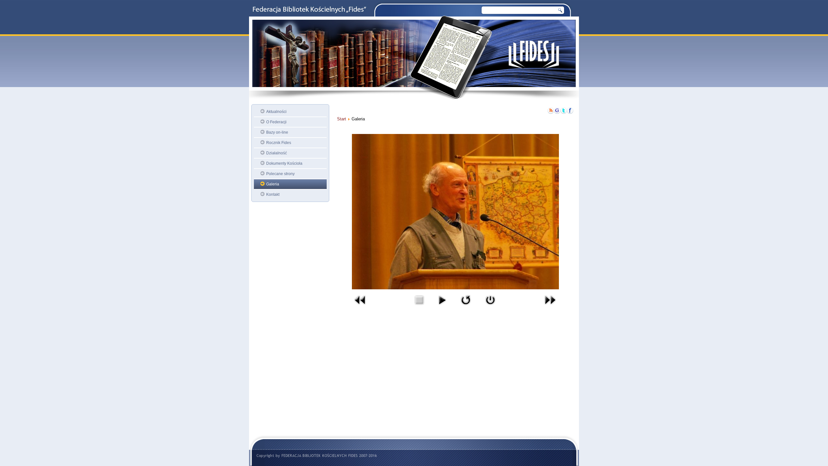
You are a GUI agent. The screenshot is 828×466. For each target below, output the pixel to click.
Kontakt (272, 194)
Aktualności (276, 111)
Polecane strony (280, 174)
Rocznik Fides (278, 142)
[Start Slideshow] (442, 306)
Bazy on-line (277, 132)
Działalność (276, 153)
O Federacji (276, 122)
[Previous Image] (360, 306)
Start (341, 118)
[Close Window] (490, 306)
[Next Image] (550, 306)
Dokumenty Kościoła (284, 163)
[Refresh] (465, 306)
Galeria (272, 184)
